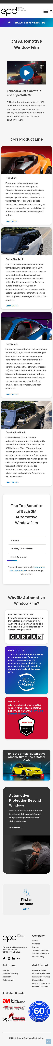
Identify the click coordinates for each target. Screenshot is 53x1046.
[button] (46, 11)
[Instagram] (7, 958)
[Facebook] (4, 958)
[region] (26, 532)
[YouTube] (17, 958)
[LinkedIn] (12, 958)
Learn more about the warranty (25, 712)
